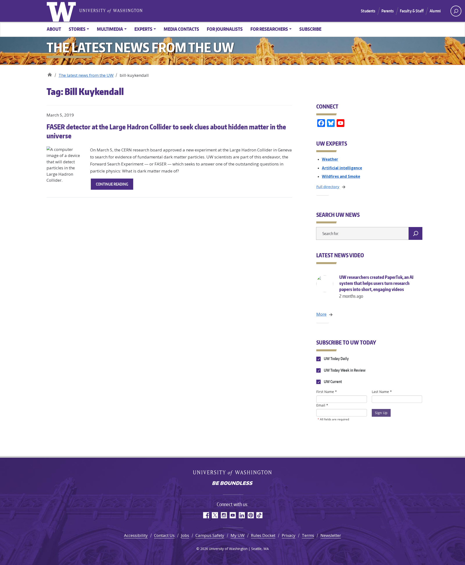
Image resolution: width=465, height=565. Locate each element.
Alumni (435, 10)
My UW (238, 535)
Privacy (288, 535)
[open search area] (455, 11)
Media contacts (181, 29)
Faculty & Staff (412, 10)
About (54, 29)
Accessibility (136, 535)
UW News (49, 73)
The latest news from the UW (86, 75)
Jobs (185, 535)
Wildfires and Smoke (341, 176)
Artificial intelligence (342, 167)
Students (368, 10)
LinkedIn (241, 515)
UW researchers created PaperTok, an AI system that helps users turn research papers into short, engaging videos (376, 286)
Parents (387, 10)
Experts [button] (143, 29)
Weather (330, 159)
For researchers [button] (269, 29)
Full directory (327, 186)
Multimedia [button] (110, 29)
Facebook (205, 515)
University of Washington (62, 11)
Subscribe (310, 29)
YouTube (232, 515)
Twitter (214, 515)
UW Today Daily (336, 358)
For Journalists (225, 29)
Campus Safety (209, 535)
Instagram (223, 515)
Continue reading (114, 185)
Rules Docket (263, 535)
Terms (308, 535)
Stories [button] (77, 29)
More (321, 314)
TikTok (259, 515)
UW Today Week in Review (344, 370)
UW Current (332, 381)
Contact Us (164, 535)
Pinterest (250, 515)
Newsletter (330, 535)
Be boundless (232, 484)
